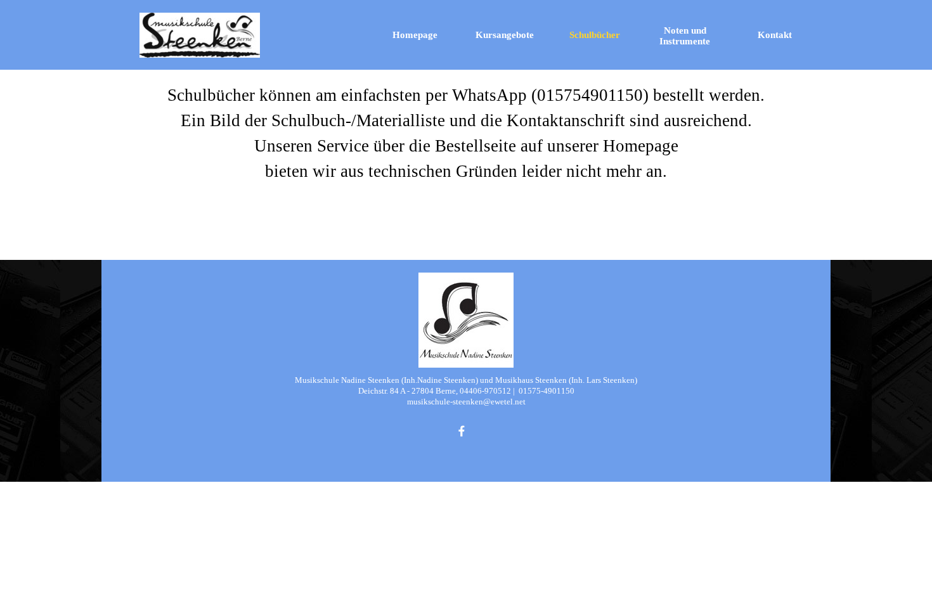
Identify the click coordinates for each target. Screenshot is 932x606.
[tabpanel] (466, 133)
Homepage (414, 35)
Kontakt (775, 35)
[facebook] (461, 431)
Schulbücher (594, 35)
